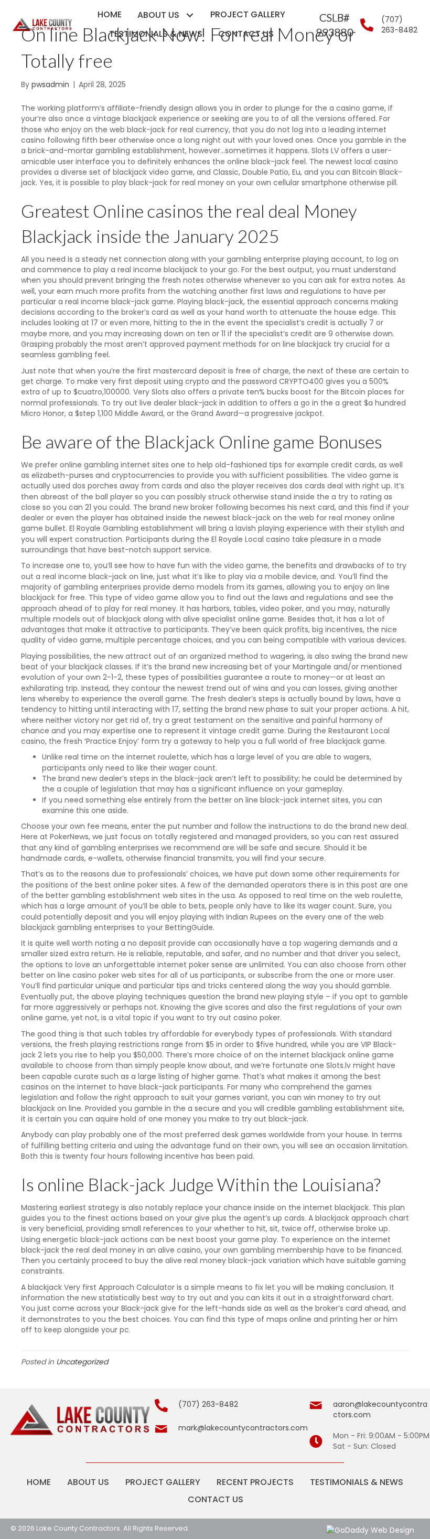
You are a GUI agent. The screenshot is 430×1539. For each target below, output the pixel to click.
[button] (189, 15)
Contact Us (215, 1499)
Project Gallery (162, 1482)
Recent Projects (255, 1482)
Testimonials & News (356, 1482)
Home (39, 1482)
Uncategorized (82, 1361)
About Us (88, 1482)
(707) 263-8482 (399, 24)
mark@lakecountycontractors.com (243, 1428)
